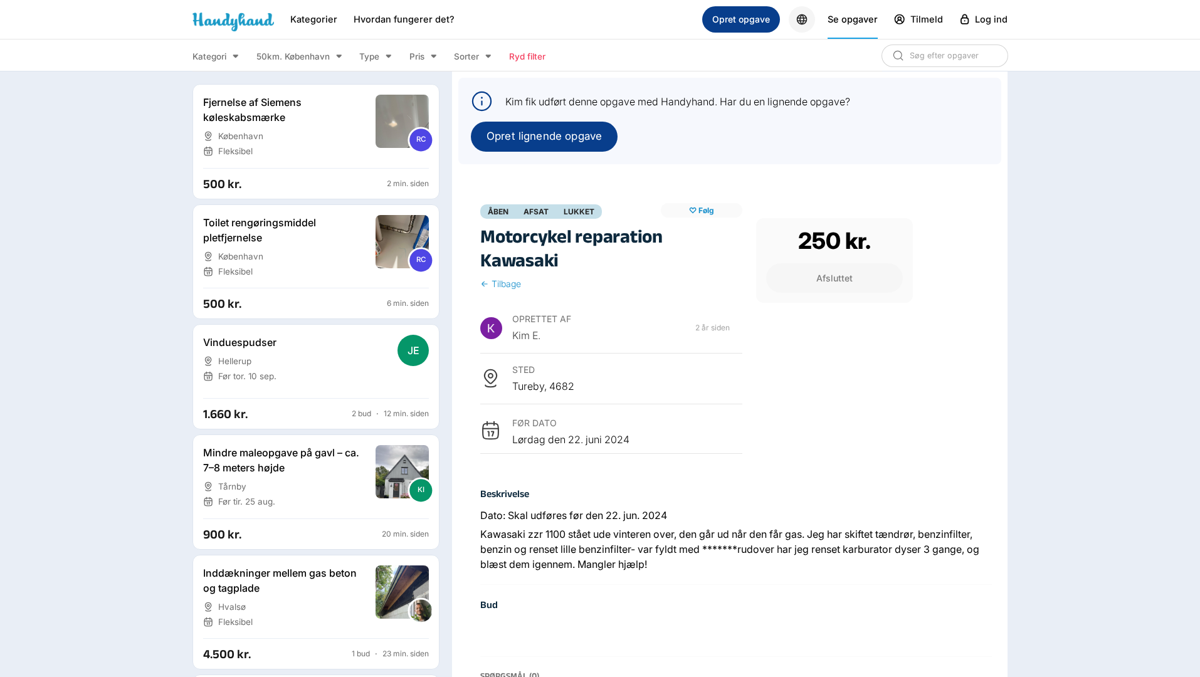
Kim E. (526, 335)
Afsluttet (834, 278)
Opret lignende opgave (544, 136)
